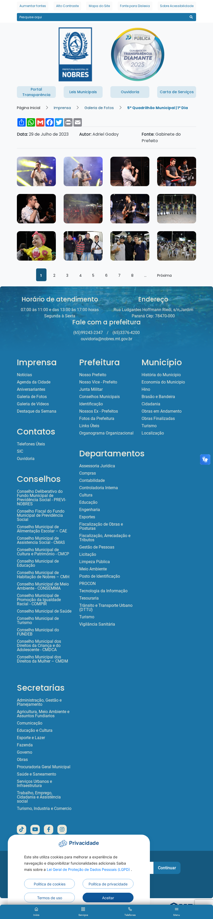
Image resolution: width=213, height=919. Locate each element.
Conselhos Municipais (99, 397)
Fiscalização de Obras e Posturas (101, 526)
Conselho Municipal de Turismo (38, 620)
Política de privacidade (108, 884)
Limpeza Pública (94, 562)
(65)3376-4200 (126, 332)
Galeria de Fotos (99, 107)
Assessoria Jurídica (97, 466)
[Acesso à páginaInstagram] (62, 829)
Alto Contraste (67, 6)
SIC (20, 451)
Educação (88, 502)
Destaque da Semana (36, 411)
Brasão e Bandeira (158, 397)
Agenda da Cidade (33, 382)
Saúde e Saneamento (36, 774)
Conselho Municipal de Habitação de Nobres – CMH (43, 575)
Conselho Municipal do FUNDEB (38, 632)
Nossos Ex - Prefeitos (98, 411)
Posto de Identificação (99, 576)
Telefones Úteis (31, 444)
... (145, 275)
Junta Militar (91, 389)
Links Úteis (89, 426)
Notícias (24, 375)
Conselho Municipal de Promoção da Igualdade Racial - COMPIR (39, 600)
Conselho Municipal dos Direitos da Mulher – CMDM (42, 659)
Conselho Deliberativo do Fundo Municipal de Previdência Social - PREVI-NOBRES (41, 497)
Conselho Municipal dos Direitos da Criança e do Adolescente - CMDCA (39, 645)
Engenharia (89, 510)
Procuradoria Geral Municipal (43, 767)
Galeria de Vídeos (33, 404)
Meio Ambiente (93, 569)
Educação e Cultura (34, 730)
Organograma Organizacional (106, 433)
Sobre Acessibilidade (177, 6)
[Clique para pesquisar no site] (191, 17)
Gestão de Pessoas (96, 547)
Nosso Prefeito (92, 375)
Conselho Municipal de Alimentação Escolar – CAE (42, 529)
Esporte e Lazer (31, 738)
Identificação (91, 404)
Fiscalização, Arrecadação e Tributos (104, 538)
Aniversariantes (31, 389)
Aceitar (108, 898)
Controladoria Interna (98, 488)
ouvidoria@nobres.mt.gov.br (106, 338)
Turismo (86, 617)
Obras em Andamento (162, 411)
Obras (22, 760)
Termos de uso (49, 898)
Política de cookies (49, 884)
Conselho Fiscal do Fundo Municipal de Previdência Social (40, 515)
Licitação (87, 554)
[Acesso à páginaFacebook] (48, 829)
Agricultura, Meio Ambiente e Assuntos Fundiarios (43, 714)
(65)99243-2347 (88, 332)
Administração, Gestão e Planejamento (39, 702)
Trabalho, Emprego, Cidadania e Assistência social (39, 797)
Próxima (164, 275)
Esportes (87, 517)
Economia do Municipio (163, 382)
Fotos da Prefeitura (96, 419)
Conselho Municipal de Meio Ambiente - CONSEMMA (43, 586)
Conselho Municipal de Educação (38, 563)
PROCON (87, 584)
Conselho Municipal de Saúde (44, 611)
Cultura (85, 495)
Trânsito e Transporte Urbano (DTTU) (105, 607)
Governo (24, 752)
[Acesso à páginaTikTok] (21, 829)
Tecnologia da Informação (103, 591)
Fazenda (25, 745)
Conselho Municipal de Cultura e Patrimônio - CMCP (43, 552)
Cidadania (151, 404)
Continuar (167, 867)
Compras (87, 473)
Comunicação (29, 723)
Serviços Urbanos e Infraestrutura (34, 783)
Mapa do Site (99, 6)
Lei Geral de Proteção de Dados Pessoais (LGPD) (89, 869)
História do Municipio (161, 375)
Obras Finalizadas (158, 419)
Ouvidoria (26, 459)
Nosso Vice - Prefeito (98, 382)
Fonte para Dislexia (135, 6)
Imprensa (62, 107)
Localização (153, 433)
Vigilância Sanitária (97, 624)
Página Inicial (28, 107)
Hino (146, 389)
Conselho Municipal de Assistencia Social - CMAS (41, 540)
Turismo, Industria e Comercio (44, 809)
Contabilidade (92, 481)
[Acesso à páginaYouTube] (35, 829)
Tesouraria (89, 598)
